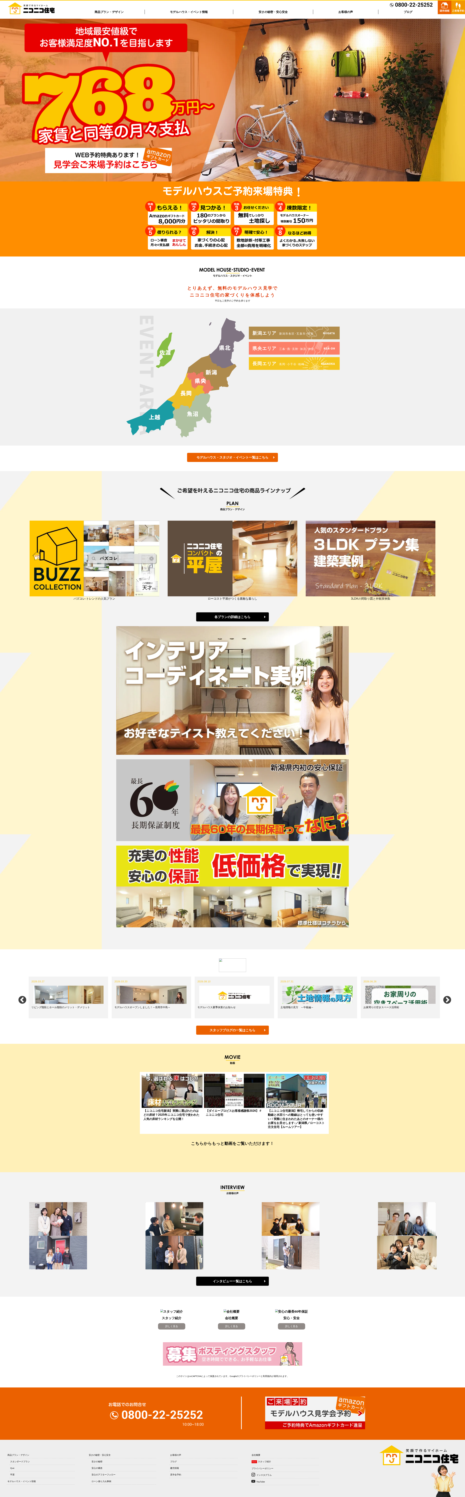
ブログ (408, 11)
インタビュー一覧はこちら (232, 1281)
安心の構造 (97, 1468)
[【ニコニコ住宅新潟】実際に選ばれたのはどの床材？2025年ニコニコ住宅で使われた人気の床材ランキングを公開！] (172, 1091)
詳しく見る (171, 1326)
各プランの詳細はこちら (232, 617)
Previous (19, 997)
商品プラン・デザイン (109, 11)
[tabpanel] (68, 997)
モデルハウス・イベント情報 (189, 11)
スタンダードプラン (20, 1461)
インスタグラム (264, 1475)
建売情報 (174, 1468)
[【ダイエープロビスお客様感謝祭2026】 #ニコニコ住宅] (234, 1091)
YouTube (260, 1481)
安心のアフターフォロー (104, 1474)
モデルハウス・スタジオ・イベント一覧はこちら (232, 457)
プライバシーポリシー (250, 1376)
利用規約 (267, 1376)
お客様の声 (345, 11)
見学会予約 (175, 1474)
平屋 (12, 1474)
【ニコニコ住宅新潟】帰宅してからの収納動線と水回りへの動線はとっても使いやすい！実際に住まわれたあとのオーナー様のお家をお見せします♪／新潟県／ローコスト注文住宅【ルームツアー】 (296, 1119)
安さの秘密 (97, 1461)
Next (444, 997)
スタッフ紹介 (264, 1461)
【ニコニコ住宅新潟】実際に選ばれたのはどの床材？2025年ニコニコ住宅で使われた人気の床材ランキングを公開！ (171, 1114)
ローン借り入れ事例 (101, 1481)
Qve (12, 1468)
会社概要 (256, 1455)
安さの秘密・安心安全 (273, 11)
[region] (232, 100)
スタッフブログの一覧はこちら (232, 1030)
